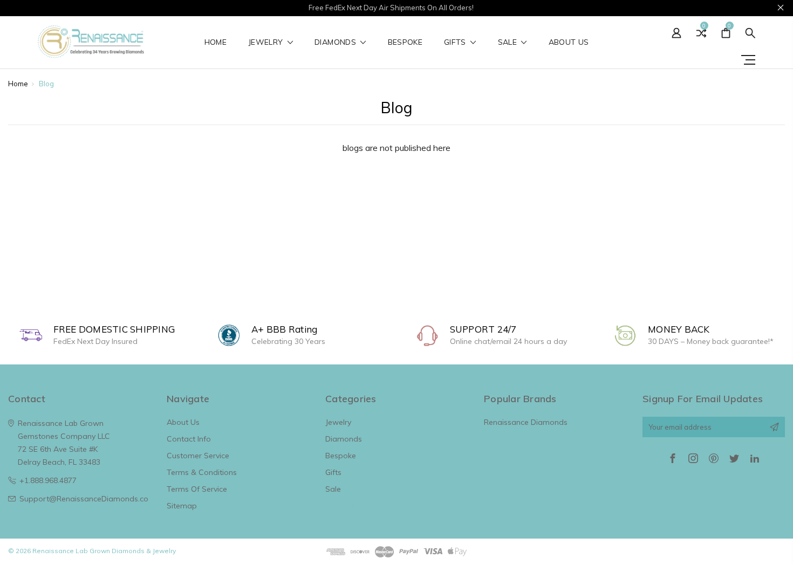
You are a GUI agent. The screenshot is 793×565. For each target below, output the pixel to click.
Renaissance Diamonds (526, 422)
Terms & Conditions (202, 472)
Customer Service (198, 455)
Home (215, 42)
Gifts (456, 42)
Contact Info (189, 439)
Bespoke (405, 42)
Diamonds (336, 42)
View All (339, 506)
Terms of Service (197, 489)
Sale (508, 42)
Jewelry (266, 42)
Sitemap (182, 506)
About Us (569, 42)
